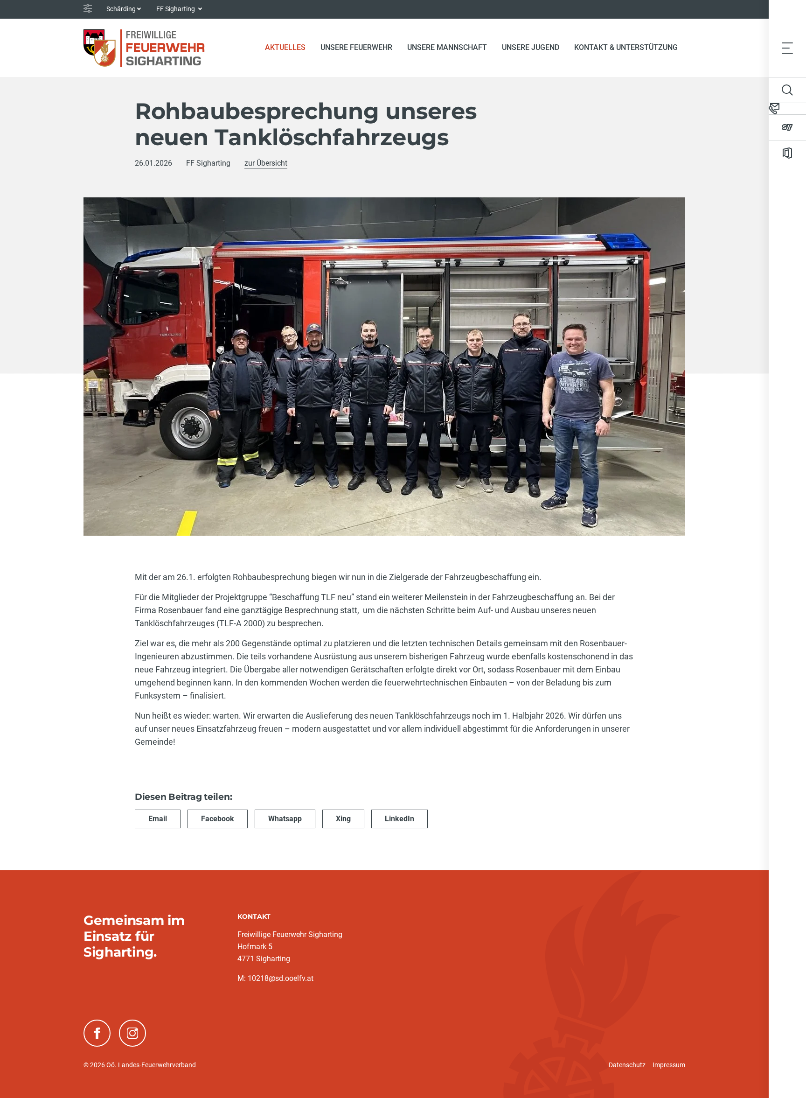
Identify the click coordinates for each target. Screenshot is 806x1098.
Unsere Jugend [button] (530, 47)
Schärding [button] (121, 9)
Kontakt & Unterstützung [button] (626, 47)
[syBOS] (787, 127)
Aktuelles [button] (285, 47)
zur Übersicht (265, 163)
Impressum (669, 1065)
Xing (343, 818)
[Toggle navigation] (787, 48)
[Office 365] (787, 153)
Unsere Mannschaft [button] (447, 47)
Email (157, 818)
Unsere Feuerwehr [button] (356, 47)
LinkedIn (399, 818)
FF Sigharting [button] (176, 9)
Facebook (217, 818)
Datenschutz (627, 1065)
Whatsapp (285, 818)
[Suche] (787, 90)
